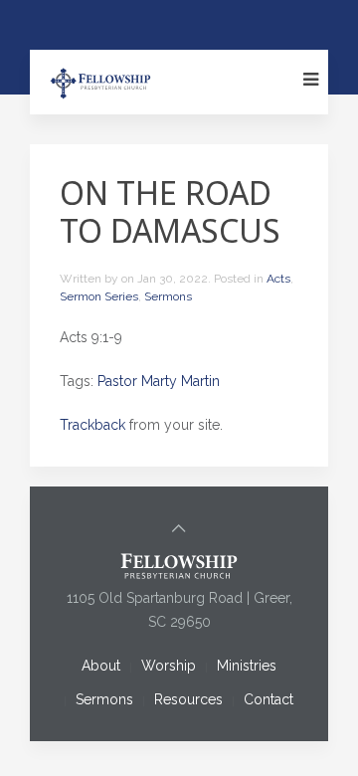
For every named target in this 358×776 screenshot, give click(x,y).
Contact (268, 699)
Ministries (246, 666)
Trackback (92, 425)
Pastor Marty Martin (158, 381)
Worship (168, 666)
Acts (278, 279)
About (101, 666)
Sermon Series (99, 296)
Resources (188, 699)
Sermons (168, 296)
